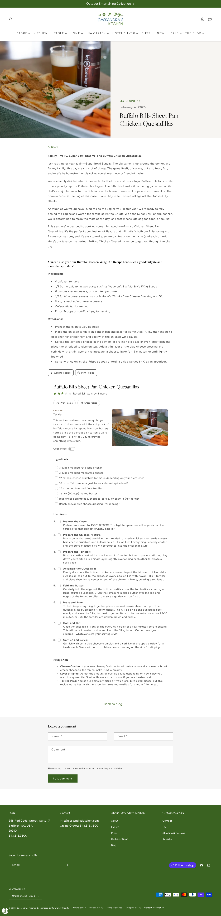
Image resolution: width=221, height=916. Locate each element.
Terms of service (114, 908)
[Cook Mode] (71, 449)
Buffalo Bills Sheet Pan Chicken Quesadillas (96, 386)
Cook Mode (60, 448)
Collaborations (119, 839)
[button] (11, 19)
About (114, 820)
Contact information (154, 908)
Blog (113, 845)
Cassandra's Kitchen (26, 908)
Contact (167, 820)
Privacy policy (96, 908)
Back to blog (113, 704)
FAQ (165, 827)
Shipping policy (133, 908)
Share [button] (54, 147)
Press (114, 833)
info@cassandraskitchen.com (79, 820)
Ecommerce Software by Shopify (53, 908)
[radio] (55, 393)
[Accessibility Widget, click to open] (5, 910)
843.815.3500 (18, 835)
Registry (167, 839)
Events (115, 827)
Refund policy (79, 908)
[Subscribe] (67, 865)
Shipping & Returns (173, 833)
